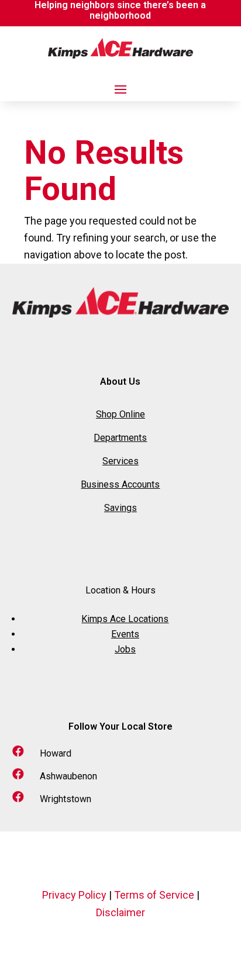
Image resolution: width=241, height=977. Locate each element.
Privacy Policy (74, 895)
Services (120, 461)
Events (125, 634)
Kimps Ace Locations (124, 618)
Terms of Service (154, 895)
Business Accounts (120, 484)
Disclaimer (120, 912)
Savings (120, 507)
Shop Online (120, 414)
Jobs (125, 649)
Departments (120, 437)
